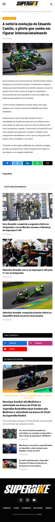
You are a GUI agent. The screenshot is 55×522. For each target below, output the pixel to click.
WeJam (39, 514)
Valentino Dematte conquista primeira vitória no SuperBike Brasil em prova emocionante (27, 314)
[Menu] (4, 4)
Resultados (38, 508)
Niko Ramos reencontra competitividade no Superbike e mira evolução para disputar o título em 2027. (35, 448)
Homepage (7, 508)
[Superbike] (27, 4)
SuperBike (7, 174)
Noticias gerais (10, 391)
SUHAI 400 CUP (9, 18)
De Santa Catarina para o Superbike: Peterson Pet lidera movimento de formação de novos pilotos (34, 463)
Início (4, 12)
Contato (48, 508)
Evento (16, 508)
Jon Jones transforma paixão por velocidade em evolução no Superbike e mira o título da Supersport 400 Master (35, 433)
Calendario (26, 508)
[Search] (51, 4)
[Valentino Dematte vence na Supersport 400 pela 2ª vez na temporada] (27, 253)
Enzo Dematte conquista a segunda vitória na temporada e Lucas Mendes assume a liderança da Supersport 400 (27, 227)
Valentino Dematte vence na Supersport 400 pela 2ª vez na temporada (27, 271)
